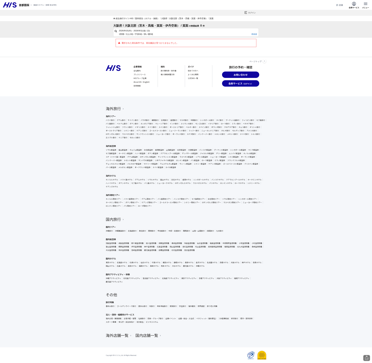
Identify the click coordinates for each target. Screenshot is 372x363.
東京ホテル (110, 262)
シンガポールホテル (201, 179)
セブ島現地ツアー (198, 199)
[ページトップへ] (264, 61)
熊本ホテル (165, 266)
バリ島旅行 (110, 123)
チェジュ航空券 (136, 150)
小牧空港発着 (244, 243)
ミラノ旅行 (236, 123)
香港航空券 (159, 150)
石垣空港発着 (176, 250)
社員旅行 (141, 318)
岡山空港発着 (175, 246)
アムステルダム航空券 (168, 164)
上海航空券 (170, 150)
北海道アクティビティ (170, 278)
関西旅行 (186, 231)
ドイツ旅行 (152, 127)
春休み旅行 (110, 306)
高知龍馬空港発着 (215, 246)
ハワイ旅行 (110, 120)
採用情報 (137, 85)
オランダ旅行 (216, 127)
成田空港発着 (124, 243)
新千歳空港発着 (137, 243)
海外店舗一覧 (117, 335)
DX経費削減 (224, 318)
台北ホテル (175, 179)
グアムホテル (140, 179)
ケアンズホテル (112, 186)
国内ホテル (111, 258)
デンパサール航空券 (190, 153)
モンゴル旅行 (200, 123)
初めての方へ (193, 70)
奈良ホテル (257, 262)
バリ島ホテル (149, 183)
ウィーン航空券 (185, 164)
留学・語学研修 (246, 318)
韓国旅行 (155, 120)
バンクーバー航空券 (114, 160)
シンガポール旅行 (207, 120)
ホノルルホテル (112, 179)
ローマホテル (240, 183)
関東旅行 (151, 231)
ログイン (252, 13)
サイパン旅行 (133, 120)
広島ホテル (121, 266)
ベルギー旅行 (191, 127)
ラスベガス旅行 (128, 134)
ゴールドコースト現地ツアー (170, 202)
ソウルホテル (152, 179)
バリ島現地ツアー (164, 199)
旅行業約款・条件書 (168, 70)
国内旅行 (113, 219)
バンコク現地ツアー (181, 199)
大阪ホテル (235, 262)
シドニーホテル (253, 183)
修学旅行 (234, 318)
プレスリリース (140, 74)
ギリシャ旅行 (255, 127)
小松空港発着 (257, 243)
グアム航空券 (132, 157)
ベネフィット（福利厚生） (206, 318)
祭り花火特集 (212, 306)
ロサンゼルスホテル (183, 183)
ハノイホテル (111, 183)
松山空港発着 (200, 246)
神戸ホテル (246, 262)
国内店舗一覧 (146, 335)
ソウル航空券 (111, 150)
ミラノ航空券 (219, 160)
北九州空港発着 (243, 246)
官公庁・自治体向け (126, 322)
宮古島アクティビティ (151, 278)
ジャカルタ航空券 (207, 153)
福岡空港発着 (229, 246)
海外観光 (191, 306)
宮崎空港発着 (136, 250)
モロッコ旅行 (135, 137)
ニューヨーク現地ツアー (252, 202)
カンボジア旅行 (147, 123)
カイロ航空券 (171, 167)
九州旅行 (219, 231)
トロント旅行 (219, 134)
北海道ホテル (122, 262)
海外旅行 (113, 108)
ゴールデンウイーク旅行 (126, 306)
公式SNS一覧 (193, 78)
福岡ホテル (143, 266)
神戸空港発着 (149, 246)
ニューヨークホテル (165, 183)
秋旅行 (152, 306)
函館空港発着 (164, 243)
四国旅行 (210, 231)
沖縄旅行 (109, 231)
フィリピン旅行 (248, 120)
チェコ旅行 (243, 127)
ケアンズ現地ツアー (149, 202)
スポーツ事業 (111, 322)
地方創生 (140, 322)
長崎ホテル (154, 266)
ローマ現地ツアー (145, 206)
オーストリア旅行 (177, 127)
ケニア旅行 (123, 137)
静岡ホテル (178, 262)
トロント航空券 (130, 160)
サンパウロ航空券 (145, 160)
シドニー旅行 (129, 130)
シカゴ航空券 (233, 157)
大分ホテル (176, 266)
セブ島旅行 (260, 120)
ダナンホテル (124, 183)
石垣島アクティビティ (131, 278)
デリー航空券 (221, 153)
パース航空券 (111, 167)
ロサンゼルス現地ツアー (211, 202)
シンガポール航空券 (238, 150)
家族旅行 (173, 306)
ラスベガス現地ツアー (231, 202)
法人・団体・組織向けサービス (120, 314)
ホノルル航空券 (249, 153)
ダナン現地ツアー (132, 202)
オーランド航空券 (248, 157)
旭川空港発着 (151, 243)
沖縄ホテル (200, 266)
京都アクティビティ (206, 278)
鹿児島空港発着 (150, 250)
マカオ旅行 (184, 120)
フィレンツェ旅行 (113, 127)
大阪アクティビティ (224, 278)
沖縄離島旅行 (120, 231)
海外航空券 (111, 146)
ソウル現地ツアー (229, 199)
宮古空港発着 (189, 250)
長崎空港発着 (257, 246)
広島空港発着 (162, 246)
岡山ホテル (110, 266)
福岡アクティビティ (241, 278)
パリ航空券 (195, 160)
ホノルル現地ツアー (113, 199)
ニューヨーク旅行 (163, 134)
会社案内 (137, 70)
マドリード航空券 (151, 164)
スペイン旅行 (204, 127)
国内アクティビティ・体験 (118, 274)
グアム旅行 (121, 120)
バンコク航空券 (205, 150)
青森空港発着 (176, 243)
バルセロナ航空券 (134, 164)
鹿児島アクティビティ (114, 282)
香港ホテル (186, 179)
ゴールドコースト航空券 (232, 164)
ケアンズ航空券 (214, 164)
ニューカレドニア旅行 (210, 130)
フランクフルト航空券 (236, 160)
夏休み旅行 (142, 306)
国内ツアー (111, 226)
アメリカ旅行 (252, 130)
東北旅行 (142, 231)
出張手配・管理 (130, 318)
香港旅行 (173, 120)
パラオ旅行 (145, 120)
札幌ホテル (134, 262)
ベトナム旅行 (122, 123)
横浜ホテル (167, 262)
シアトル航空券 (202, 157)
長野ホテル (189, 262)
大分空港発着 (111, 250)
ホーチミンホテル (255, 179)
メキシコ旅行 (232, 134)
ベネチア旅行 (248, 123)
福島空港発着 (215, 243)
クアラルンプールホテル (235, 179)
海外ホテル (111, 175)
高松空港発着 (188, 246)
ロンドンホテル (226, 183)
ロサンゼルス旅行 (113, 134)
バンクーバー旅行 (205, 134)
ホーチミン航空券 (126, 153)
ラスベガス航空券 (186, 157)
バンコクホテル (217, 179)
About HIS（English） (142, 82)
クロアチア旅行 (230, 127)
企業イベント (171, 318)
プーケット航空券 (221, 150)
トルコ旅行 (255, 134)
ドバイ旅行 (244, 134)
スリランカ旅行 (187, 123)
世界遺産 (201, 306)
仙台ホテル (145, 262)
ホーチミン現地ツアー (114, 202)
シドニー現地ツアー (192, 202)
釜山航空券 (123, 150)
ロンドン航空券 (182, 160)
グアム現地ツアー (148, 199)
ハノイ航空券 (140, 153)
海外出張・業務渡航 (113, 318)
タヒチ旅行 (225, 130)
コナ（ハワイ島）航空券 (115, 157)
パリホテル (213, 183)
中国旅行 (194, 120)
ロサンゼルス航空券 (148, 157)
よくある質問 (193, 74)
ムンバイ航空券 (235, 153)
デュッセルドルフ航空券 (115, 164)
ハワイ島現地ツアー (131, 199)
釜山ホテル (164, 179)
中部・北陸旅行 (175, 231)
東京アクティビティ (189, 278)
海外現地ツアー (113, 195)
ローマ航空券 (207, 160)
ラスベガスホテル (200, 183)
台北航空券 (148, 150)
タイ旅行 (219, 120)
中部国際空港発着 (230, 243)
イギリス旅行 (140, 127)
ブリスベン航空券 (251, 164)
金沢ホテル (200, 262)
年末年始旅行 (162, 306)
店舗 (341, 5)
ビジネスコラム (152, 322)
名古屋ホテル (212, 262)
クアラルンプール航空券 (170, 153)
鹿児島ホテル (188, 266)
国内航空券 (111, 239)
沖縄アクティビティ (113, 278)
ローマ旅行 (225, 123)
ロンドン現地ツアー (113, 206)
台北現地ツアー (214, 199)
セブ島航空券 (111, 153)
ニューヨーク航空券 (218, 157)
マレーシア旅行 (161, 123)
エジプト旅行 (111, 137)
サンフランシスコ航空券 (167, 157)
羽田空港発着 (111, 243)
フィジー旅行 (194, 130)
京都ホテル (224, 262)
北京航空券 (181, 150)
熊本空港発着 (124, 250)
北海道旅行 (132, 231)
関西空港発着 (124, 246)
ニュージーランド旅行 (177, 130)
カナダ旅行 (191, 134)
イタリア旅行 (213, 123)
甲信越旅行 (162, 231)
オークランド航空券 (142, 167)
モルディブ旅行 (238, 130)
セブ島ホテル (136, 183)
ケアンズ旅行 (141, 130)
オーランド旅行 (178, 134)
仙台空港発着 (202, 243)
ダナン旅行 (134, 123)
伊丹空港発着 (136, 246)
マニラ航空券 (253, 150)
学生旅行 (182, 306)
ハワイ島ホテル (126, 179)
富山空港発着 (111, 246)
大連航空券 (192, 150)
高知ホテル (132, 266)
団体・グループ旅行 (155, 318)
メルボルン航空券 (125, 167)
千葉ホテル (156, 262)
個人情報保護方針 (168, 74)
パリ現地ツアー (130, 206)
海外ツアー (111, 116)
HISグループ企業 (140, 78)
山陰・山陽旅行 (198, 231)
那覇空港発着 (164, 250)
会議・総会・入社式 (186, 318)
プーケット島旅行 (232, 120)
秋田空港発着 (189, 243)
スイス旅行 (163, 127)
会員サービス (354, 7)
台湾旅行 (164, 120)
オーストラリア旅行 (113, 130)
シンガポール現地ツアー (247, 199)
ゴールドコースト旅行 (158, 130)
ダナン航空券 (153, 153)
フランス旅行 (127, 127)
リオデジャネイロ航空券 (164, 160)
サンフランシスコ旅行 (145, 134)
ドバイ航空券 (158, 167)
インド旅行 (174, 123)
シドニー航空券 (200, 164)
